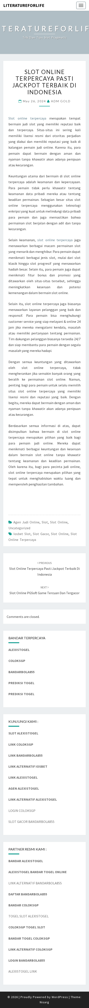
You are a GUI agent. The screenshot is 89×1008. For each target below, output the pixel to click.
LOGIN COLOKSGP (21, 810)
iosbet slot (22, 534)
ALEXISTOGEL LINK (22, 971)
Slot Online (59, 522)
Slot (45, 522)
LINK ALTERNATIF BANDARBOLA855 (35, 883)
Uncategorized (19, 528)
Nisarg (44, 1002)
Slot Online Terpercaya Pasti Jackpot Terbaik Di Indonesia (44, 568)
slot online (59, 534)
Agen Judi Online (26, 522)
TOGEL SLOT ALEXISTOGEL (28, 916)
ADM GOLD (61, 101)
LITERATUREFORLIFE (23, 5)
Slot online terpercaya (27, 118)
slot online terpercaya (54, 240)
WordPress (60, 997)
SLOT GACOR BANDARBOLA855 (31, 821)
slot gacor (41, 534)
